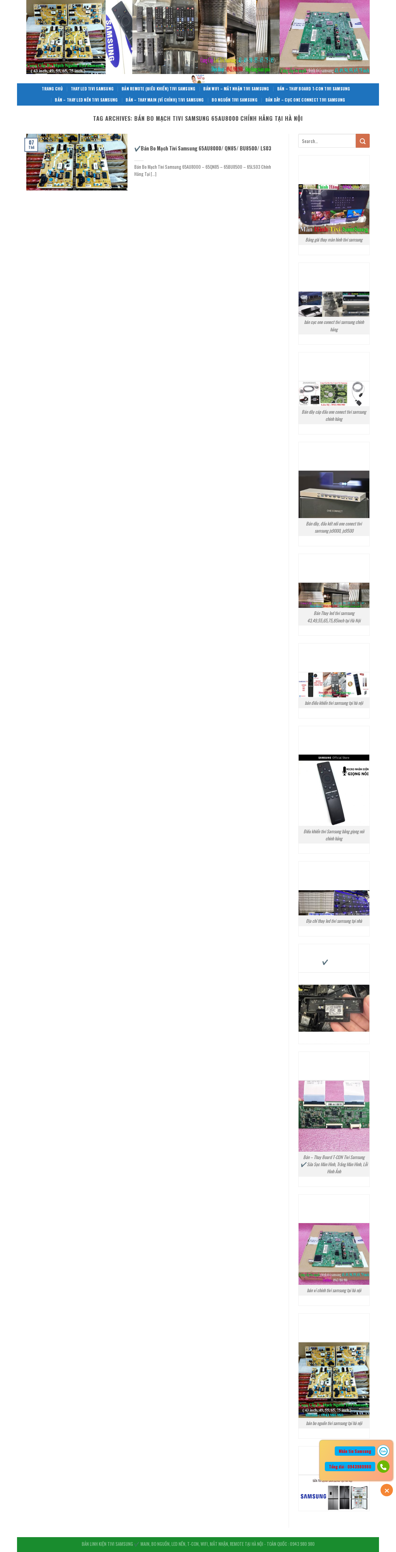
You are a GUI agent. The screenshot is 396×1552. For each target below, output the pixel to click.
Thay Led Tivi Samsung (92, 89)
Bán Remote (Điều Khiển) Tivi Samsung (158, 89)
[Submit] (363, 141)
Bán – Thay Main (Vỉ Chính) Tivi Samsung (165, 100)
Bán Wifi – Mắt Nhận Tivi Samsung (236, 89)
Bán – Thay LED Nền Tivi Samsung (86, 100)
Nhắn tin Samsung (355, 1451)
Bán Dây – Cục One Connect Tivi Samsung (305, 100)
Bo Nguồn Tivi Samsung (234, 100)
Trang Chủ (52, 89)
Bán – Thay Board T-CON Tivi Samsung (313, 89)
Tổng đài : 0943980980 (350, 1466)
